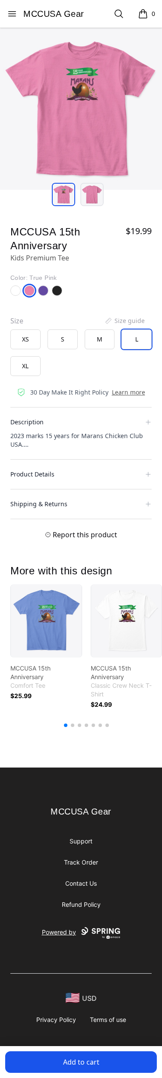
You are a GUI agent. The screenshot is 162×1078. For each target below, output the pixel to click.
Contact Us (81, 883)
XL (25, 366)
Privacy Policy (56, 1019)
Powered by (59, 932)
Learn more (128, 392)
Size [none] (16, 321)
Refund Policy (81, 904)
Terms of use (108, 1019)
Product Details (32, 474)
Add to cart (81, 1062)
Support (81, 841)
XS (25, 339)
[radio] (25, 339)
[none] (124, 321)
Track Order (81, 862)
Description (27, 422)
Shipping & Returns (38, 504)
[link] (46, 621)
